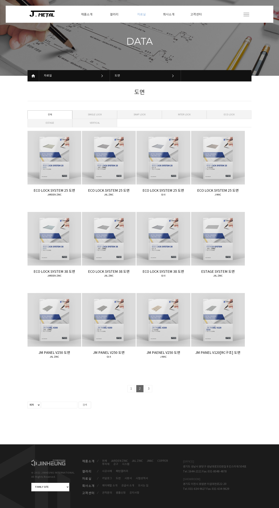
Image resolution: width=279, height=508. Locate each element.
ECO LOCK (229, 114)
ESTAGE (50, 123)
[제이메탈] (43, 14)
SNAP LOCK (140, 114)
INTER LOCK (184, 114)
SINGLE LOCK (95, 114)
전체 (50, 114)
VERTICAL (95, 123)
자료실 (48, 75)
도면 (117, 75)
